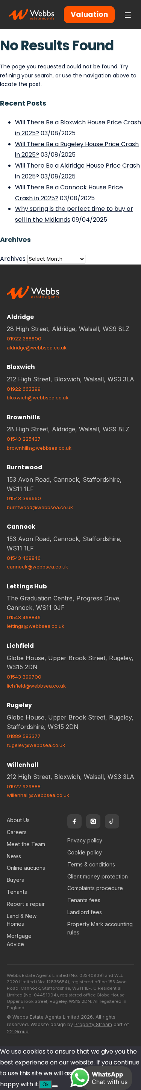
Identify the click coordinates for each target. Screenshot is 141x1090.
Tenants (17, 892)
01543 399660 (24, 498)
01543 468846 (24, 558)
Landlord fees (84, 912)
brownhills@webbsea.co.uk (39, 448)
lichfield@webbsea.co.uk (36, 686)
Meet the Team (26, 844)
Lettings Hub (27, 586)
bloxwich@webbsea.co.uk (37, 398)
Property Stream (93, 1024)
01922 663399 (24, 389)
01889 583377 (24, 736)
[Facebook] (74, 821)
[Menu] (128, 14)
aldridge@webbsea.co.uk (37, 348)
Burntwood (24, 467)
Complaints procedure (95, 888)
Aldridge (20, 317)
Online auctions (26, 868)
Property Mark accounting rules (100, 928)
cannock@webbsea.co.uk (37, 567)
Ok (45, 1084)
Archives (13, 258)
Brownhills (23, 417)
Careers (17, 832)
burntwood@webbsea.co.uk (40, 507)
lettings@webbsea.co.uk (35, 626)
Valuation (89, 14)
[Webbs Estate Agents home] (32, 14)
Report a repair (26, 904)
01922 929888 (24, 786)
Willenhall (22, 765)
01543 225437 (24, 439)
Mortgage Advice (19, 940)
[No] (55, 1086)
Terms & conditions (91, 864)
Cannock (21, 527)
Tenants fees (83, 900)
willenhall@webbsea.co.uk (38, 795)
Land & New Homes (22, 920)
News (14, 856)
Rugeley (19, 705)
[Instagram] (93, 821)
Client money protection (97, 876)
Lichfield (20, 646)
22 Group (18, 1031)
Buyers (15, 880)
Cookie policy (84, 852)
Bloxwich (21, 367)
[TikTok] (112, 821)
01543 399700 (24, 677)
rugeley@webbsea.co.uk (36, 745)
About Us (18, 820)
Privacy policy (84, 840)
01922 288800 (24, 339)
